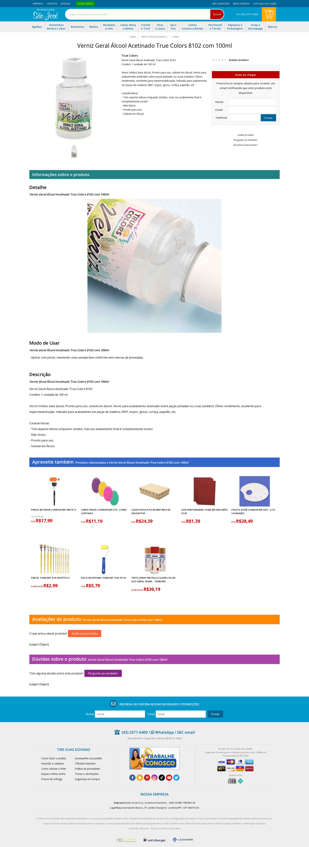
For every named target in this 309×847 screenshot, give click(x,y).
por (33, 521)
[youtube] (169, 777)
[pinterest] (147, 777)
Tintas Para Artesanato (154, 36)
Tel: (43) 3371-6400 (247, 14)
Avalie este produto (85, 633)
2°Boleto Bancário (85, 763)
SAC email (186, 732)
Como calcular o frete (53, 768)
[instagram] (154, 777)
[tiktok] (162, 777)
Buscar (217, 14)
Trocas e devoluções (87, 774)
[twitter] (176, 777)
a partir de (37, 586)
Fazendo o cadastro (52, 763)
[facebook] (132, 777)
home (133, 36)
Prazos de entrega (51, 779)
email (151, 714)
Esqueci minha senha (53, 774)
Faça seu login (267, 3)
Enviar (268, 118)
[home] (45, 19)
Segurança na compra (87, 779)
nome (90, 714)
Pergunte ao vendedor (103, 673)
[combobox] (144, 14)
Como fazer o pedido (53, 758)
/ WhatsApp (161, 732)
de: (33, 516)
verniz (175, 36)
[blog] (140, 777)
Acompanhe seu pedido (88, 758)
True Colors (130, 56)
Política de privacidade (87, 768)
